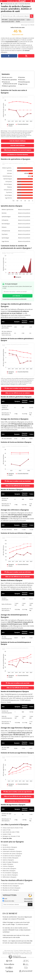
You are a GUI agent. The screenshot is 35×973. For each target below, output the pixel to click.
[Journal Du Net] (26, 961)
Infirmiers (22, 79)
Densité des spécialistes (10, 79)
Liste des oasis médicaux (17, 145)
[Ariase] (9, 971)
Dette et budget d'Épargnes (10, 862)
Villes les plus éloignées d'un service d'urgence (17, 150)
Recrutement (27, 950)
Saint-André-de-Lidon (8, 21)
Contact (16, 950)
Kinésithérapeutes (24, 82)
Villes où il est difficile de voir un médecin (17, 393)
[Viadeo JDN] (26, 968)
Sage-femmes (23, 84)
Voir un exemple (28, 898)
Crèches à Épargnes (8, 866)
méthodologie (5, 45)
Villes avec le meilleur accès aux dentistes (18, 481)
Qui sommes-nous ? (9, 950)
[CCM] (9, 961)
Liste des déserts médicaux (17, 141)
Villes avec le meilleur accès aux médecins (18, 388)
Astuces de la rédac (9, 901)
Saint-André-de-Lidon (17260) (11, 832)
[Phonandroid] (26, 971)
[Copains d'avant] (9, 968)
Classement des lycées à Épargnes (12, 853)
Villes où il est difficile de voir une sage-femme (17, 796)
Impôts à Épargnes (8, 864)
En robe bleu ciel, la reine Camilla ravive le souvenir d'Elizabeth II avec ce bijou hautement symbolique (16, 930)
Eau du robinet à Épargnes (10, 875)
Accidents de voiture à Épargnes (12, 855)
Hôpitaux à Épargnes (8, 849)
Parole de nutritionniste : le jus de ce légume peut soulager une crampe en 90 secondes (17, 918)
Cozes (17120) (6, 830)
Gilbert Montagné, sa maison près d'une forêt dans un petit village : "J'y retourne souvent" (16, 923)
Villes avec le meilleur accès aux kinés (18, 683)
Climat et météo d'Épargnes (10, 858)
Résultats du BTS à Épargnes (11, 890)
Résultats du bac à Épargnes (11, 885)
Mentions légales (7, 953)
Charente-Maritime (24, 4)
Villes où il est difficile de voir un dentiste (17, 485)
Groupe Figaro (15, 953)
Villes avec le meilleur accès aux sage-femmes (18, 791)
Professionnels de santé (11, 4)
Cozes (28, 19)
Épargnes (5, 845)
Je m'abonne (16, 296)
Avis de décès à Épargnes (10, 847)
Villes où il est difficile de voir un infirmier (17, 576)
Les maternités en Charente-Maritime (18, 801)
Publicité (21, 950)
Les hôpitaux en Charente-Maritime (17, 154)
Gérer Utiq (29, 952)
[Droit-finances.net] (26, 964)
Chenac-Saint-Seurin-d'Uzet (17, 19)
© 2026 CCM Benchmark (26, 953)
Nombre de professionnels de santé (10, 83)
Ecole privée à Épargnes (9, 868)
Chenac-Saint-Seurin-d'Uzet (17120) (13, 828)
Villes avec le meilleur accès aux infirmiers (18, 572)
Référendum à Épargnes (9, 877)
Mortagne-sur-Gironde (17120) (11, 836)
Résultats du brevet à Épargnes (11, 888)
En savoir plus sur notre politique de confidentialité (14, 299)
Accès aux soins (7, 77)
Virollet (18, 21)
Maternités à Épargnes (9, 870)
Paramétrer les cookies (20, 952)
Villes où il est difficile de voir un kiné (17, 687)
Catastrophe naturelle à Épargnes (12, 851)
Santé (5, 898)
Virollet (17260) (7, 834)
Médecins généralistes (9, 86)
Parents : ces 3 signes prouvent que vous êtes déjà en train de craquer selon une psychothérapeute (17, 942)
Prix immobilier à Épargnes (10, 873)
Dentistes (22, 77)
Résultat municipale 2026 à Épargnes (13, 883)
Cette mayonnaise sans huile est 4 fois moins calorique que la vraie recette (16, 936)
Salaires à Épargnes (8, 860)
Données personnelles (8, 952)
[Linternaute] (9, 964)
